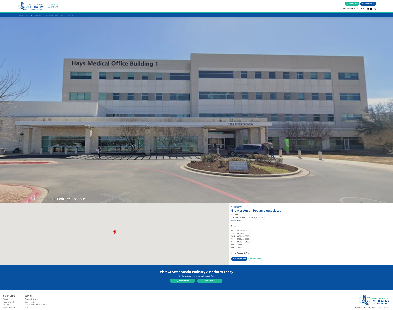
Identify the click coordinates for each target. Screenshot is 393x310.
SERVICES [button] (38, 15)
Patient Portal (8, 302)
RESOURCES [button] (59, 15)
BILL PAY (360, 9)
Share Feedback (9, 308)
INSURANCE (49, 15)
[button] (114, 232)
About (5, 299)
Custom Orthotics (31, 299)
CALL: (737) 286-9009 (239, 259)
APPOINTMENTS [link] (369, 4)
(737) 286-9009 (352, 4)
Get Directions (236, 220)
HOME (21, 15)
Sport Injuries (30, 302)
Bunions (28, 308)
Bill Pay (6, 305)
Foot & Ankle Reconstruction (36, 305)
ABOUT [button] (28, 15)
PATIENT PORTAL (349, 9)
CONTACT (70, 15)
